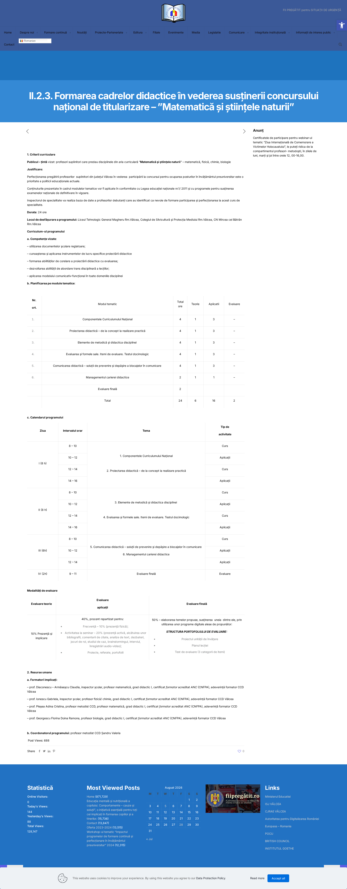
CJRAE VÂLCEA (275, 811)
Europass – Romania (278, 826)
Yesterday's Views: (40, 816)
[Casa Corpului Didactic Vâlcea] (173, 13)
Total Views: (36, 826)
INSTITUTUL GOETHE (279, 848)
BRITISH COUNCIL (277, 841)
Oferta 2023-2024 (99, 827)
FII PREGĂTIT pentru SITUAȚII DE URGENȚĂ (312, 10)
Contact (92, 823)
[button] (342, 25)
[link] (37, 32)
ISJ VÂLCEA (273, 804)
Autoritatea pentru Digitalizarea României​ (292, 818)
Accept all (278, 878)
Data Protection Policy (210, 878)
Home (90, 796)
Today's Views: (38, 806)
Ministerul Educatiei (278, 796)
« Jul (149, 839)
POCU (269, 833)
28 (181, 824)
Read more (257, 878)
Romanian (29, 40)
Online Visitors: (38, 796)
